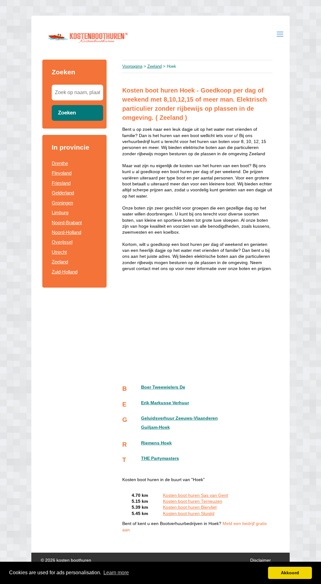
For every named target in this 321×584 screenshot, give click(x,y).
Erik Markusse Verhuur (165, 403)
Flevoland (61, 173)
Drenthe (60, 163)
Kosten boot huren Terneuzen (192, 501)
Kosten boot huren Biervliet (190, 507)
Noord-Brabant (67, 222)
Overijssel (62, 242)
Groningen (62, 202)
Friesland (61, 183)
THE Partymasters (160, 458)
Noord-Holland (66, 232)
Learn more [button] (116, 572)
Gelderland (63, 192)
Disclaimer (260, 560)
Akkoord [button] (290, 572)
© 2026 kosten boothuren (66, 560)
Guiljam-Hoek (155, 427)
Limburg (60, 212)
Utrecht (59, 252)
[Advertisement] (197, 321)
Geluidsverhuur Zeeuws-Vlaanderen (179, 418)
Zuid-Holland (64, 271)
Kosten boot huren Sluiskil (188, 513)
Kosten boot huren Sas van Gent (195, 495)
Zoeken (67, 112)
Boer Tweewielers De (163, 387)
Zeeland (60, 261)
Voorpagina (132, 66)
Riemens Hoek (156, 443)
